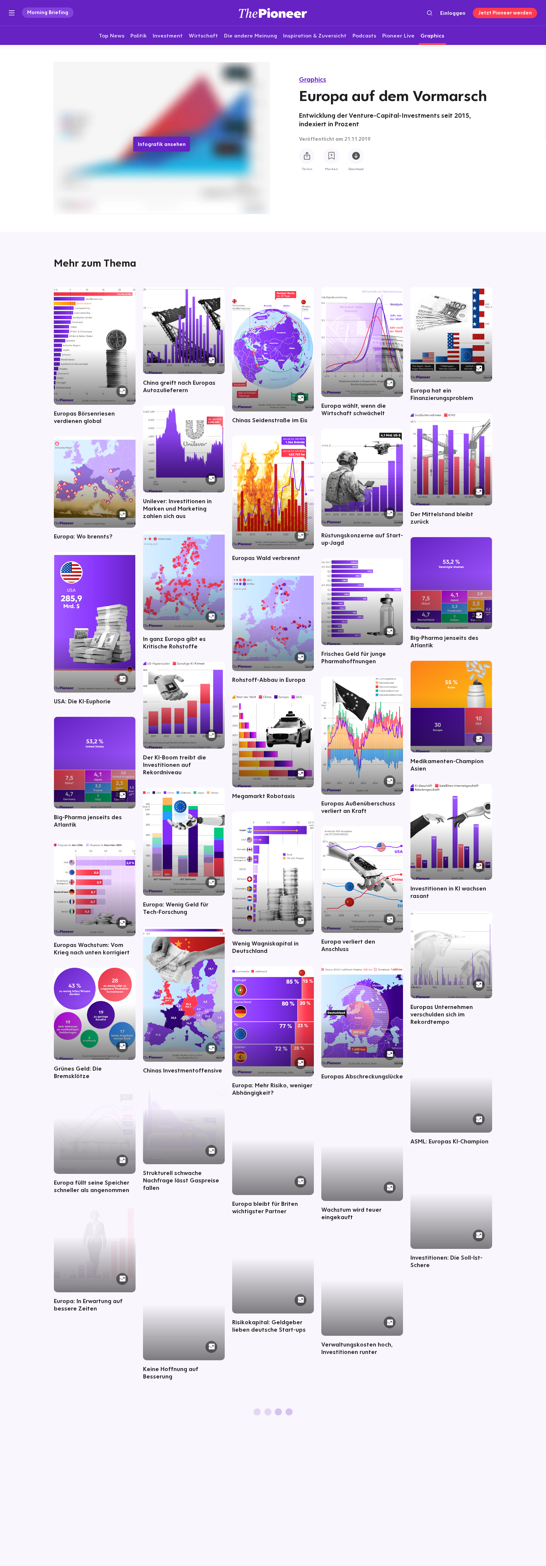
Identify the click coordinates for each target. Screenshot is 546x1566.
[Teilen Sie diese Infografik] (307, 156)
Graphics (312, 79)
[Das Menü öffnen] (11, 13)
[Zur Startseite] (273, 13)
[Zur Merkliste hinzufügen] (331, 156)
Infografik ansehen (162, 144)
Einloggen (452, 13)
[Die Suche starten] (429, 13)
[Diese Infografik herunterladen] (356, 156)
